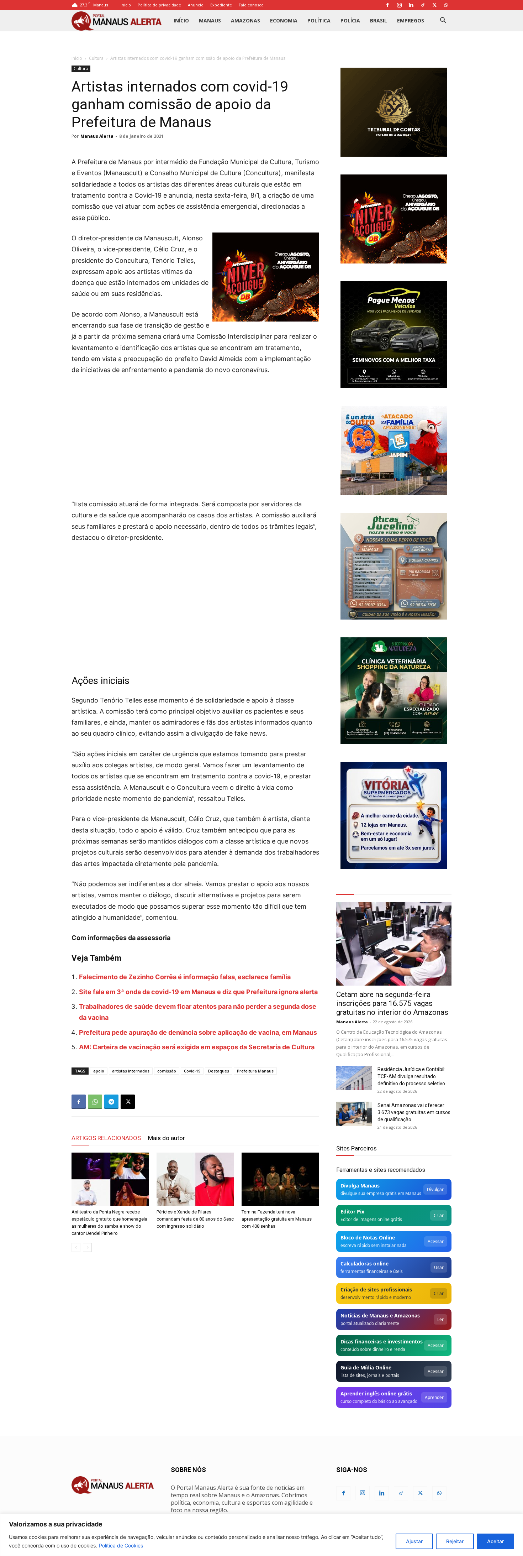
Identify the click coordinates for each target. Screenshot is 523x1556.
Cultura (96, 58)
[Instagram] (399, 5)
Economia (283, 20)
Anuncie (196, 4)
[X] (434, 5)
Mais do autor (166, 1138)
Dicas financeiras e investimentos (381, 1341)
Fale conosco (251, 4)
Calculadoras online (364, 1263)
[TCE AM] (393, 112)
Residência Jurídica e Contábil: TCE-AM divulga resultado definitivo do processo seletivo (411, 1076)
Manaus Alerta (96, 136)
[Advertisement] (195, 435)
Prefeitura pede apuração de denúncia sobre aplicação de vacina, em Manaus (198, 1032)
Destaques (218, 1071)
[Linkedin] (411, 5)
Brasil (378, 20)
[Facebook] (387, 5)
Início (126, 4)
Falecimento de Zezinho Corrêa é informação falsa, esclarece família (185, 977)
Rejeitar (455, 1541)
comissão (166, 1071)
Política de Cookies (121, 1545)
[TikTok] (422, 5)
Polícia (350, 20)
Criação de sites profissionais (376, 1289)
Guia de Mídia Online (365, 1367)
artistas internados (130, 1071)
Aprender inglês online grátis (376, 1393)
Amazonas (245, 20)
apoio (98, 1071)
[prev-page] (76, 1247)
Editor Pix (352, 1211)
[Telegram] (111, 1102)
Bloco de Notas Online (367, 1237)
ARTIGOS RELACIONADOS (106, 1138)
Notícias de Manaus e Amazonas (380, 1315)
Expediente (221, 4)
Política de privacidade (159, 4)
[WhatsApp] (446, 5)
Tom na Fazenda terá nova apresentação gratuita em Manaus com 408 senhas (277, 1219)
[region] (261, 1535)
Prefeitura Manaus (255, 1071)
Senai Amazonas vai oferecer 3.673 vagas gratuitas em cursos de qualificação (413, 1112)
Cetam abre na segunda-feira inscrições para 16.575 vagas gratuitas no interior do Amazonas (392, 1003)
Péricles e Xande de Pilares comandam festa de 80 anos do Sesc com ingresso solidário (195, 1219)
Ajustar (414, 1541)
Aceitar (495, 1541)
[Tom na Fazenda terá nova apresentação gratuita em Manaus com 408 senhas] (280, 1179)
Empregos (410, 20)
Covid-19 (192, 1071)
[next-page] (87, 1247)
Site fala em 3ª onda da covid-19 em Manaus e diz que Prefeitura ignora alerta (198, 992)
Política (319, 20)
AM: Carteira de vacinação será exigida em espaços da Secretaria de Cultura (197, 1047)
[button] (442, 21)
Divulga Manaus (360, 1185)
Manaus (210, 20)
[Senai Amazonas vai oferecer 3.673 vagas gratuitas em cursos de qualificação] (354, 1114)
